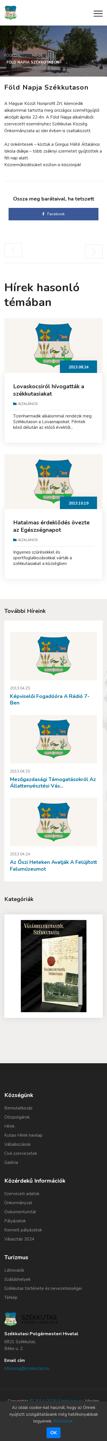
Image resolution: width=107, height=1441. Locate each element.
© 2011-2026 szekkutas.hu (57, 1401)
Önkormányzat (18, 1203)
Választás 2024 (19, 1239)
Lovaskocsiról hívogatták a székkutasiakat (48, 390)
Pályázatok (15, 1221)
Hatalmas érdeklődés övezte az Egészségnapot (51, 526)
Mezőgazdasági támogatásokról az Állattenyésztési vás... (53, 782)
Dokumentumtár (20, 1212)
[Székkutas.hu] (10, 12)
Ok (53, 1433)
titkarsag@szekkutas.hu (26, 1368)
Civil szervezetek (20, 1153)
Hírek (37, 55)
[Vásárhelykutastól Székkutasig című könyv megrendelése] (53, 966)
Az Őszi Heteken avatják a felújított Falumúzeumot (53, 865)
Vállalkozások (17, 1144)
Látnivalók (14, 1270)
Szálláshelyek (17, 1279)
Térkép (11, 1297)
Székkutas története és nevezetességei (43, 1288)
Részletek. (63, 1421)
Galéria (11, 1162)
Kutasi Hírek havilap (23, 1135)
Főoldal (12, 55)
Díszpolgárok (17, 1117)
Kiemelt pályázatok (23, 1230)
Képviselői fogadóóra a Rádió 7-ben (50, 699)
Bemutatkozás (18, 1108)
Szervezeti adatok (21, 1194)
